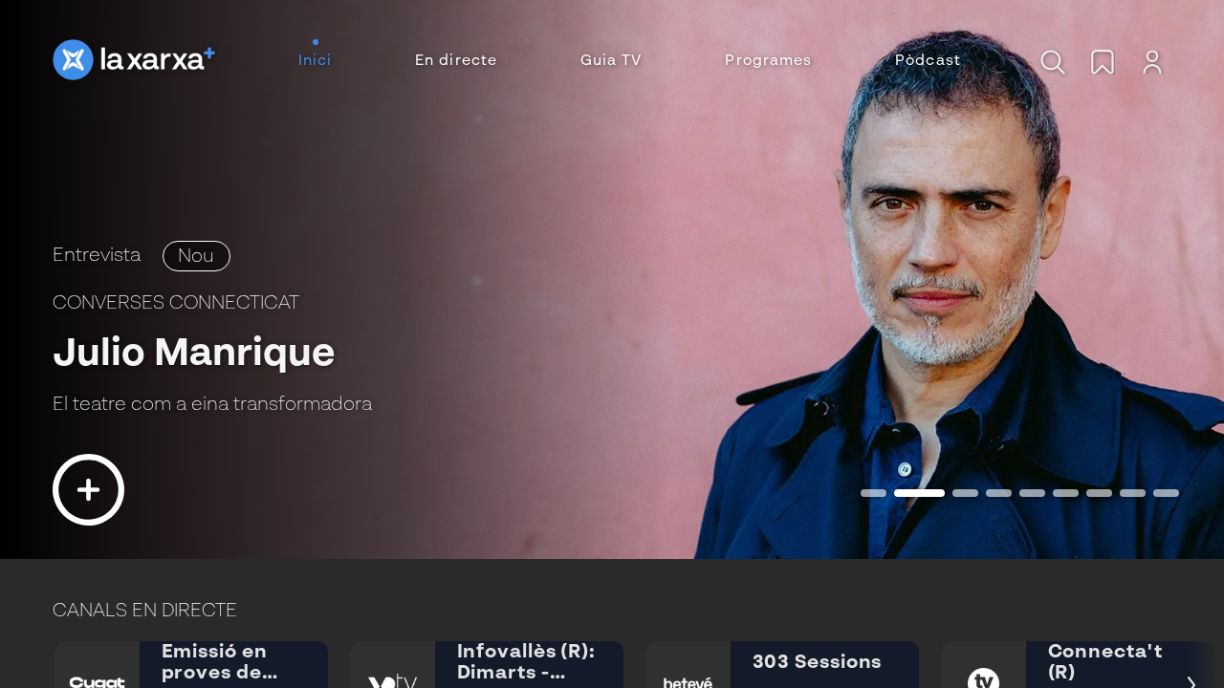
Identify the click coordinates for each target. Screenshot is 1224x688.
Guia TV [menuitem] (611, 61)
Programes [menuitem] (768, 61)
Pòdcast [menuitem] (928, 61)
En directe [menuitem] (456, 61)
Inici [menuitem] (315, 61)
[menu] (629, 61)
